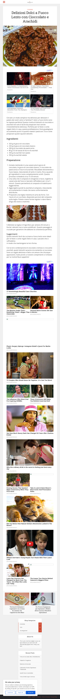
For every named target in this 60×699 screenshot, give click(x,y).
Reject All (20, 692)
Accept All (30, 692)
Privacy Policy (54, 697)
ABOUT (29, 697)
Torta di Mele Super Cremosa (27, 676)
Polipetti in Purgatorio (25, 660)
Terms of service (46, 697)
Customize (10, 692)
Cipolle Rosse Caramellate (26, 673)
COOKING (30, 9)
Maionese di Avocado (25, 664)
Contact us (38, 697)
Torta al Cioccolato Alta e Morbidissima (30, 656)
